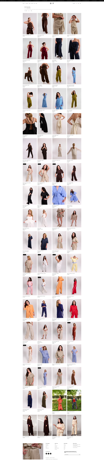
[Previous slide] (24, 24)
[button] (29, 10)
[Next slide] (35, 24)
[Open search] (77, 3)
